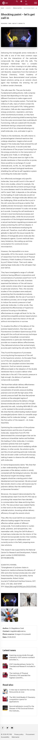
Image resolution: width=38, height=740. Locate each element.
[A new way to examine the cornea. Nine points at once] (6, 691)
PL (26, 1)
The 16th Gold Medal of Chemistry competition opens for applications (22, 700)
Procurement (30, 734)
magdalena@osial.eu (18, 631)
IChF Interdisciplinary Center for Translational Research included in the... (22, 667)
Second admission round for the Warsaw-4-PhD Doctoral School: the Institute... (21, 709)
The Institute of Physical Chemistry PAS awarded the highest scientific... (19, 676)
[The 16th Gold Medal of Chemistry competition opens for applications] (6, 698)
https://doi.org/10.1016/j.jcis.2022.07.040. (20, 586)
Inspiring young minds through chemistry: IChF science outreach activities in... (22, 657)
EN (26, 4)
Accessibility (5, 737)
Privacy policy (18, 734)
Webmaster (15, 737)
